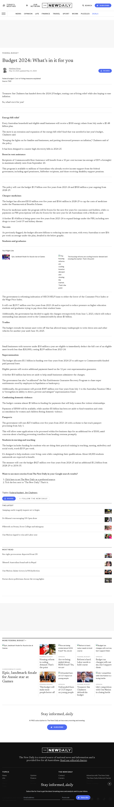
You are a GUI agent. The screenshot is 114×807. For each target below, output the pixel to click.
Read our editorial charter (73, 760)
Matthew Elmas (15, 68)
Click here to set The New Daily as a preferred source (30, 480)
